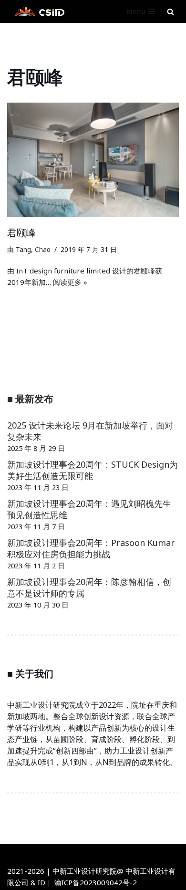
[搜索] (170, 11)
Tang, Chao (33, 249)
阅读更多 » (70, 282)
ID (41, 882)
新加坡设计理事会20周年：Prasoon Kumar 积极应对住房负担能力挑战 (91, 548)
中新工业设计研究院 (119, 854)
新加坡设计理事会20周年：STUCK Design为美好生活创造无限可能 (92, 470)
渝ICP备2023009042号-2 (95, 882)
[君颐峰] (93, 160)
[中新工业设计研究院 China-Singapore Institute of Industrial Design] (38, 11)
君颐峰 (21, 232)
